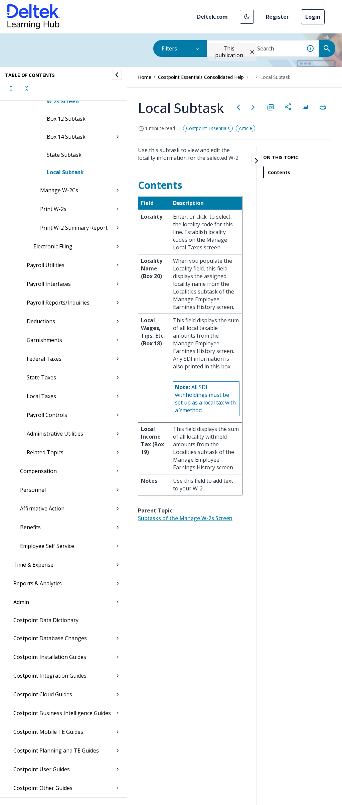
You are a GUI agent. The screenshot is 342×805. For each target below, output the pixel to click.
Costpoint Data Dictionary (45, 620)
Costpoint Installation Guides (49, 657)
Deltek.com (212, 16)
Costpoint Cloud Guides (42, 694)
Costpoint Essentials (208, 128)
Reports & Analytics (37, 583)
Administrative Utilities (55, 433)
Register (277, 16)
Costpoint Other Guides (42, 788)
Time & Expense (33, 564)
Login (312, 16)
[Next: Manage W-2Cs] (253, 107)
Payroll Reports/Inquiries (58, 302)
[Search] (327, 48)
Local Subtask (65, 172)
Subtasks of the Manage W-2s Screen (185, 518)
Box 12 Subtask (66, 118)
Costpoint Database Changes (50, 638)
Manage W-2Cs (59, 190)
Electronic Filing (52, 246)
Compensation (38, 471)
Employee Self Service (47, 546)
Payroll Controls (47, 415)
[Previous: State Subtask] (238, 107)
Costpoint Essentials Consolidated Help (201, 77)
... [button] (251, 77)
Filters (169, 48)
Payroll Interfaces (49, 283)
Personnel (33, 489)
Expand (11, 88)
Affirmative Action (42, 508)
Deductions (41, 321)
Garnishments (44, 340)
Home (144, 77)
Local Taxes (41, 396)
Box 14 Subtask (66, 136)
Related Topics (45, 452)
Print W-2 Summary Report (74, 227)
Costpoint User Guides (41, 769)
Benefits (30, 527)
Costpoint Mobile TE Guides (48, 731)
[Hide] (117, 75)
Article (245, 128)
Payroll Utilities (45, 265)
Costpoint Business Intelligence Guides (62, 713)
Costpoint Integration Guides (50, 675)
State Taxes (41, 377)
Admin (21, 602)
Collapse (26, 88)
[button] (247, 17)
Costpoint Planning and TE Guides (56, 750)
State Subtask (64, 154)
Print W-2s (53, 209)
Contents (279, 172)
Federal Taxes (44, 358)
